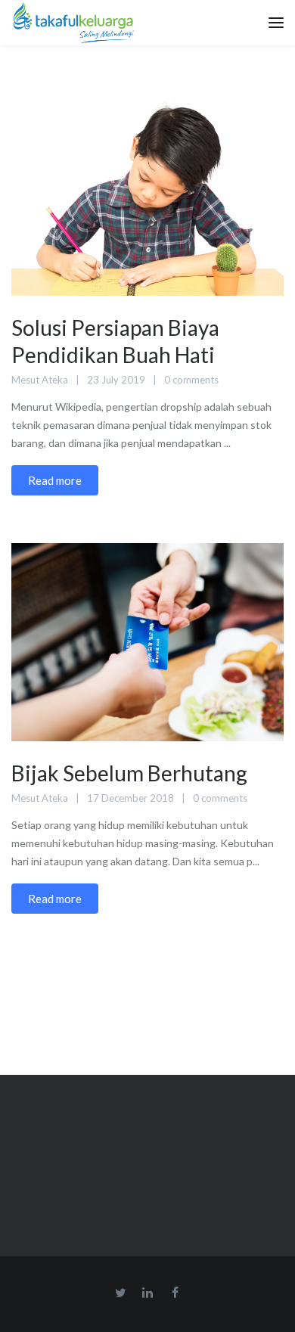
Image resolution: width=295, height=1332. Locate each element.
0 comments (191, 380)
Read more (55, 480)
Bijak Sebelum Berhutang (129, 773)
